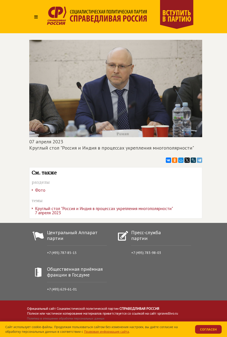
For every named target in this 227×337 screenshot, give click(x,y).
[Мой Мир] (181, 160)
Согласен (208, 329)
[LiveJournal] (193, 160)
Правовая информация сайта (106, 331)
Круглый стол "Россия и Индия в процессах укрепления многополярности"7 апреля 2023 (104, 210)
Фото (40, 190)
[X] (187, 160)
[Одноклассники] (174, 160)
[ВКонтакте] (168, 160)
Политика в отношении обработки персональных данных (65, 318)
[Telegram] (199, 160)
